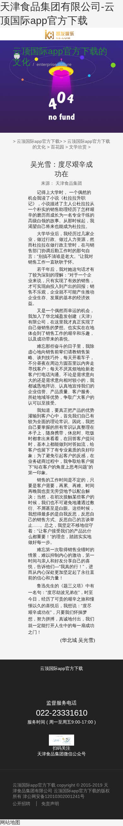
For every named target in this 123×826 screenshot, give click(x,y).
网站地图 (10, 822)
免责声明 (50, 803)
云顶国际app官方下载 (38, 141)
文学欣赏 (78, 146)
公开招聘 (21, 803)
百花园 (57, 146)
